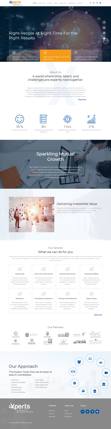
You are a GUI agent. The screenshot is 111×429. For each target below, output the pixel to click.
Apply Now (71, 3)
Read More (82, 99)
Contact (80, 3)
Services (49, 3)
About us (42, 3)
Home (35, 3)
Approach (63, 3)
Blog (56, 3)
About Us (52, 410)
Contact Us (68, 413)
